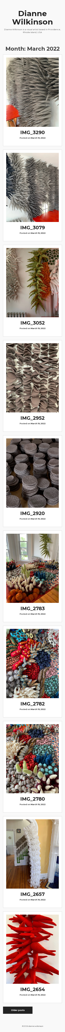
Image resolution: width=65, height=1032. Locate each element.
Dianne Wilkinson (32, 17)
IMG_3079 (32, 227)
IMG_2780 (32, 799)
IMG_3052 (32, 323)
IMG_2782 (32, 704)
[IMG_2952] (32, 378)
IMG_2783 (32, 608)
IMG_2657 (32, 894)
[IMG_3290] (32, 92)
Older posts (18, 1010)
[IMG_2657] (32, 854)
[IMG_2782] (32, 663)
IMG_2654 (32, 989)
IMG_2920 (32, 513)
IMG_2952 (32, 418)
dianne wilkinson (36, 1026)
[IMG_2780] (32, 758)
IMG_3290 (32, 132)
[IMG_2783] (32, 568)
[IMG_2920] (32, 473)
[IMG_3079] (32, 187)
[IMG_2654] (32, 949)
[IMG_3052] (32, 282)
